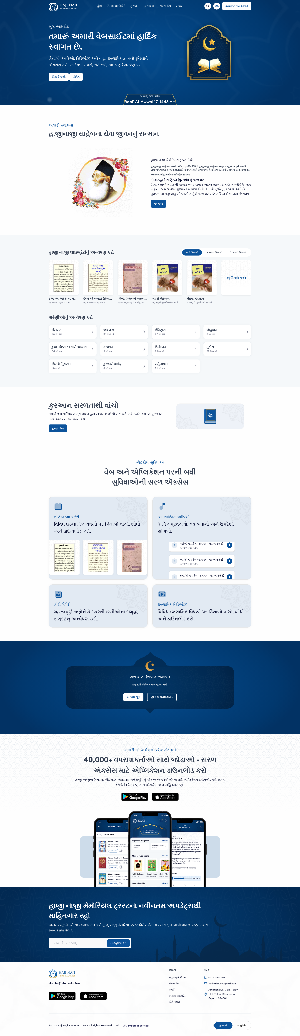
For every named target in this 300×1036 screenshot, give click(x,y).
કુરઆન (134, 6)
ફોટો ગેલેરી (174, 1001)
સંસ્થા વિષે (165, 6)
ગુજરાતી (223, 1025)
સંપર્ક (179, 6)
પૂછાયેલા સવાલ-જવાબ (162, 697)
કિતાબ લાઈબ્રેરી (116, 6)
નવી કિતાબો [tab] (192, 252)
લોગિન (76, 76)
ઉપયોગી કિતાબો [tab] (238, 252)
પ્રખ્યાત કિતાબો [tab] (214, 252)
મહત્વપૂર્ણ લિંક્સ (177, 977)
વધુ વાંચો (158, 203)
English (241, 1025)
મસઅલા (150, 6)
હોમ (99, 6)
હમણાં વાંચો (58, 428)
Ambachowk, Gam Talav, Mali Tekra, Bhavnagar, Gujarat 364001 (223, 994)
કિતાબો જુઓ (58, 76)
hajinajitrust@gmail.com (222, 983)
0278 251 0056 (216, 977)
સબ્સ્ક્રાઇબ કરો (118, 943)
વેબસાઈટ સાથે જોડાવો (236, 6)
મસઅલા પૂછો (133, 697)
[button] (216, 6)
